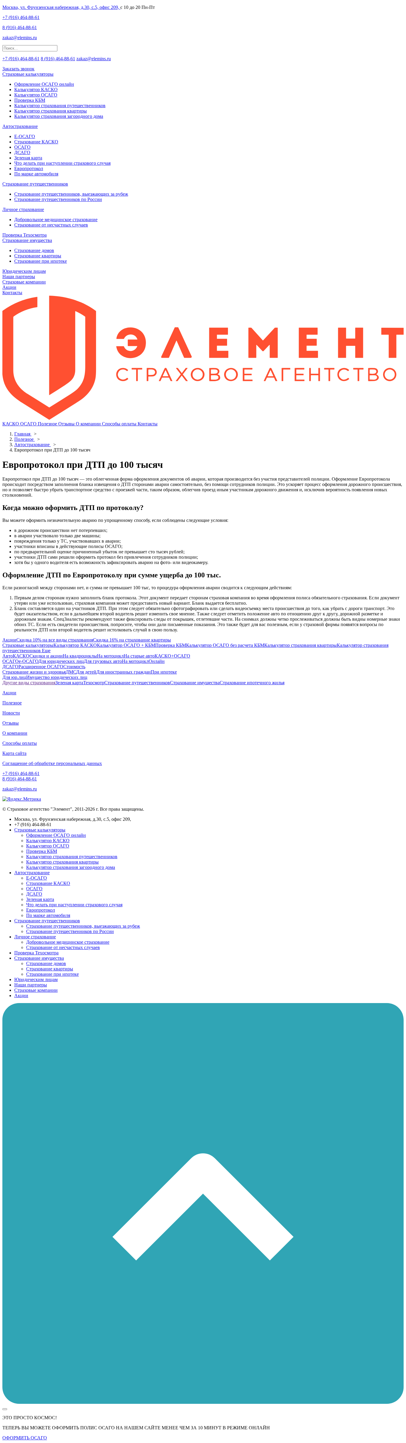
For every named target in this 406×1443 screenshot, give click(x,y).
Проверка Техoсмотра (24, 234)
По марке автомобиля (36, 173)
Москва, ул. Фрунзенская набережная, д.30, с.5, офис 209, (61, 7)
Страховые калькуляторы (27, 74)
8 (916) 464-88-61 (19, 27)
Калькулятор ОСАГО (35, 94)
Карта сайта (14, 753)
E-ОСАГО (24, 136)
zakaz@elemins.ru (19, 37)
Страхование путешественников (35, 183)
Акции (9, 287)
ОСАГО (22, 147)
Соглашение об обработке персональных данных (52, 763)
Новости (11, 712)
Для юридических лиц (61, 661)
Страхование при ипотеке (40, 261)
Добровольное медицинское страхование (55, 219)
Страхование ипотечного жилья (252, 682)
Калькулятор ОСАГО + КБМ (126, 645)
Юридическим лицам (24, 271)
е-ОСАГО (28, 661)
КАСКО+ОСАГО (172, 655)
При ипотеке (164, 671)
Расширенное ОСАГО (40, 666)
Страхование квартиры (37, 255)
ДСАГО (22, 152)
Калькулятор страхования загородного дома (58, 116)
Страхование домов (34, 250)
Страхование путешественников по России (58, 199)
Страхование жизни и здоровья (34, 671)
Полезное (48, 423)
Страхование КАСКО (36, 141)
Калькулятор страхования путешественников (60, 105)
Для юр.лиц (14, 677)
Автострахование (20, 126)
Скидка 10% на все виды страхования (54, 639)
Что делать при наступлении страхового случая (62, 163)
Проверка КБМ (29, 100)
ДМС (71, 671)
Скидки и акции (46, 655)
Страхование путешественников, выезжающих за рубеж (71, 194)
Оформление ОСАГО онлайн (44, 84)
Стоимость (74, 666)
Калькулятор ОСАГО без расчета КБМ (225, 645)
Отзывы (67, 423)
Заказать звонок (18, 68)
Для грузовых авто (103, 661)
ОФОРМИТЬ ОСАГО (24, 1437)
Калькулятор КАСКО (36, 89)
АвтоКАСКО (15, 655)
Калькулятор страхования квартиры (50, 110)
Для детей (86, 671)
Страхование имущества (27, 240)
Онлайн (157, 661)
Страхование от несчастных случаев (51, 224)
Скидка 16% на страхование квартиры (132, 639)
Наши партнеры (18, 276)
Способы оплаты (120, 423)
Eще (46, 650)
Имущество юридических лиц (56, 677)
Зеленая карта (28, 157)
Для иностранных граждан (123, 671)
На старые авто (139, 655)
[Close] (4, 1409)
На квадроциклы (80, 655)
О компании (89, 423)
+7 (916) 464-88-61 (21, 17)
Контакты (12, 292)
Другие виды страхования (28, 682)
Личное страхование (23, 209)
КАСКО (11, 423)
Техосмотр (93, 682)
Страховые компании (24, 281)
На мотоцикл (110, 655)
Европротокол (28, 168)
